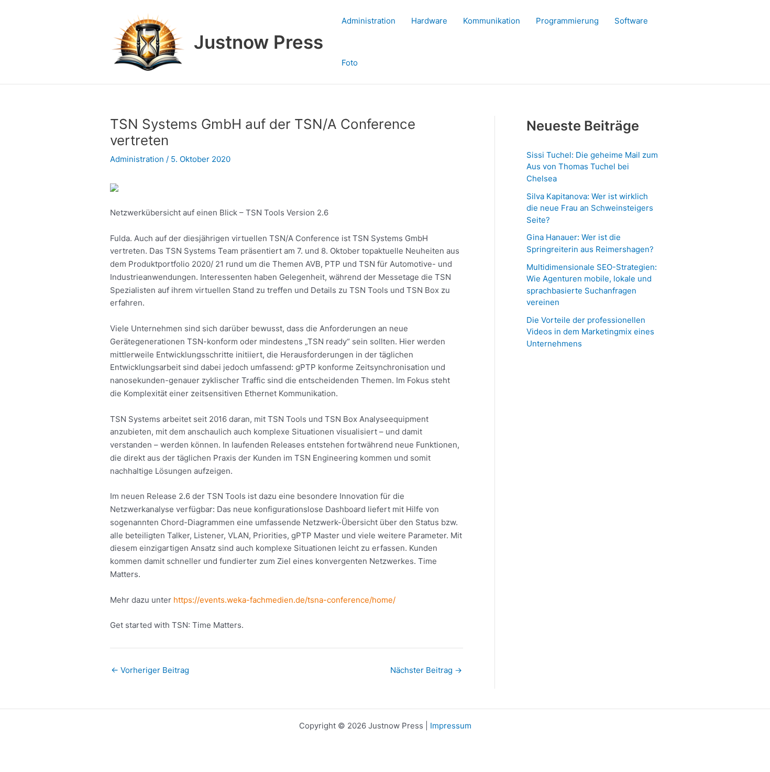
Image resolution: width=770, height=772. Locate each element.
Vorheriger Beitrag (150, 670)
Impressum (450, 726)
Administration (368, 21)
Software (631, 21)
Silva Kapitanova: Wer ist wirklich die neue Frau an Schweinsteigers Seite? (589, 208)
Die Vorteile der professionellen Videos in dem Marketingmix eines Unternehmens (590, 332)
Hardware (429, 21)
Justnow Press (258, 42)
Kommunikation (491, 21)
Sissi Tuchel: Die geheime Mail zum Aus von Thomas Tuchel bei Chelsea (592, 166)
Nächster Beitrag (426, 670)
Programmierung (567, 21)
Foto (350, 63)
